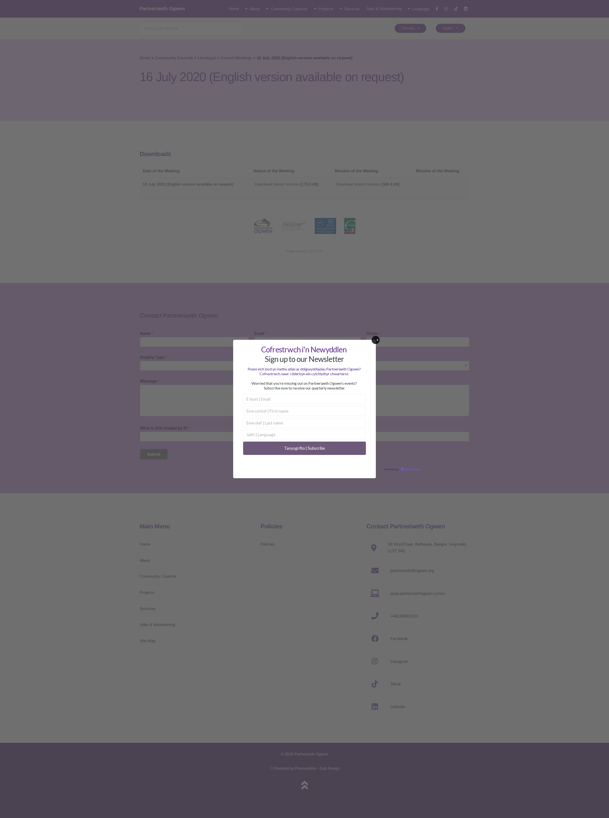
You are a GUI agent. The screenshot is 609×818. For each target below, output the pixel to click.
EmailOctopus (413, 469)
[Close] (376, 340)
